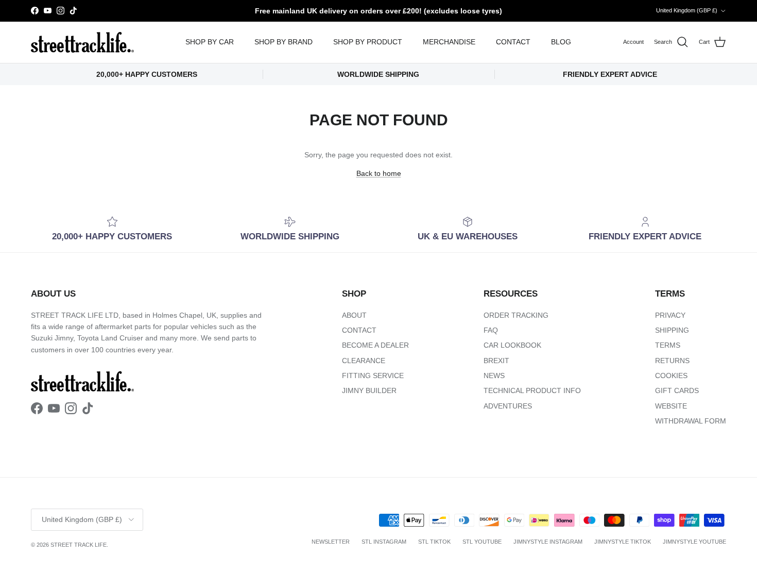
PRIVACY (670, 315)
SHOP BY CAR (209, 42)
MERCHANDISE (449, 42)
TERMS (667, 345)
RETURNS (672, 360)
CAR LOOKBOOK (512, 345)
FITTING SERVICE (373, 375)
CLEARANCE (363, 360)
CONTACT (513, 42)
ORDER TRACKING (516, 315)
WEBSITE (671, 406)
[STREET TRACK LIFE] (82, 42)
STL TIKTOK (434, 542)
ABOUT (354, 315)
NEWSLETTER (331, 542)
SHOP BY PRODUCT (367, 42)
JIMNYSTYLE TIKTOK (622, 542)
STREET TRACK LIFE (78, 545)
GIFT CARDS (677, 390)
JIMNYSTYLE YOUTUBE (694, 542)
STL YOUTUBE (482, 542)
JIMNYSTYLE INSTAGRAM (547, 542)
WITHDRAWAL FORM (690, 421)
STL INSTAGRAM (384, 542)
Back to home (378, 173)
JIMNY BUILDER (369, 390)
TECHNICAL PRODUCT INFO (532, 390)
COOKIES (671, 375)
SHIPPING (672, 330)
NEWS (494, 375)
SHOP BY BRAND (283, 42)
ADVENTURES (508, 406)
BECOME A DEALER (375, 345)
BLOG (561, 42)
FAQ (491, 330)
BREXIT (496, 360)
